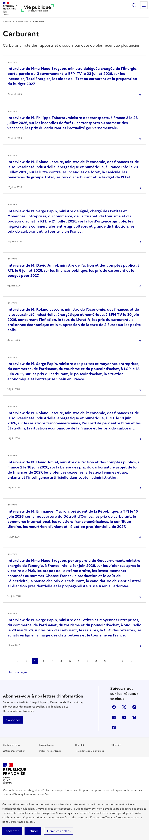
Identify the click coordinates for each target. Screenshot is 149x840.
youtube (124, 717)
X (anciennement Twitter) (124, 707)
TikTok (114, 727)
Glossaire (116, 745)
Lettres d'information (14, 751)
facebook (114, 707)
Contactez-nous (11, 745)
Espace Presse (46, 745)
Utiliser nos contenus (50, 751)
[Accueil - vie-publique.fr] (37, 8)
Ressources (22, 21)
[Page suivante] (123, 661)
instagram (134, 707)
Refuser (33, 831)
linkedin (114, 717)
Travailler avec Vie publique (89, 751)
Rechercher (133, 5)
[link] (18, 661)
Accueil (7, 21)
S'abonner (13, 720)
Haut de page (17, 672)
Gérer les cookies (59, 831)
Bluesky (134, 717)
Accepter (12, 831)
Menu (144, 5)
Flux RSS (79, 745)
